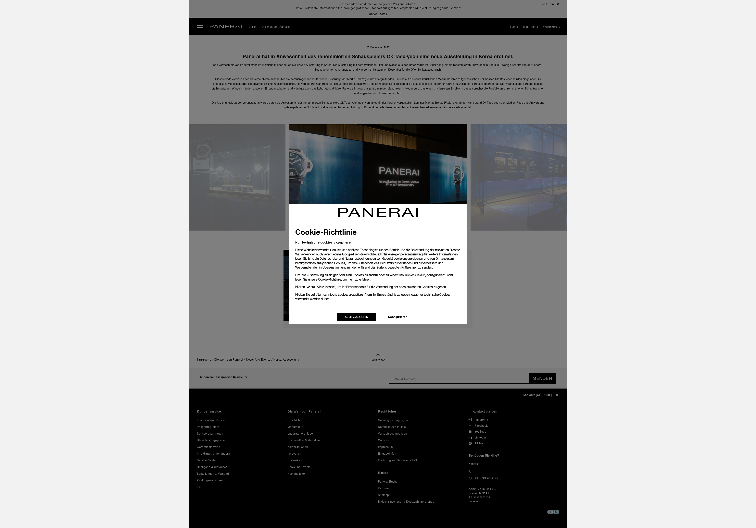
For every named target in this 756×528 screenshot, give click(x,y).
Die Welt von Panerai (120, 39)
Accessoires (113, 30)
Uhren (107, 21)
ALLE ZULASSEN (356, 316)
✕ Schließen (111, 10)
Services (110, 57)
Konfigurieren (397, 316)
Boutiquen (111, 48)
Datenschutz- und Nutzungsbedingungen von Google (356, 258)
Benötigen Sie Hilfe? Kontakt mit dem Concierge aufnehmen (136, 516)
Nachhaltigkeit (114, 66)
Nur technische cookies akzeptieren (324, 242)
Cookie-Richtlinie (329, 279)
